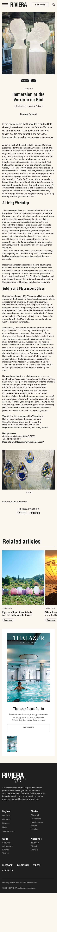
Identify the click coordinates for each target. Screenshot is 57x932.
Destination (36, 818)
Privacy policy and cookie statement (19, 883)
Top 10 (5, 853)
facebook (35, 513)
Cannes (6, 819)
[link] (23, 586)
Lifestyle (35, 829)
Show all (35, 815)
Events (5, 850)
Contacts (7, 870)
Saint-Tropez (8, 831)
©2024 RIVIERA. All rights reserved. (19, 888)
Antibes (6, 815)
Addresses (7, 846)
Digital (34, 846)
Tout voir (35, 843)
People (34, 825)
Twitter (21, 513)
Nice (4, 827)
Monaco (6, 823)
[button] (40, 4)
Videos (36, 865)
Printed (34, 850)
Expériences (37, 822)
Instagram (23, 865)
